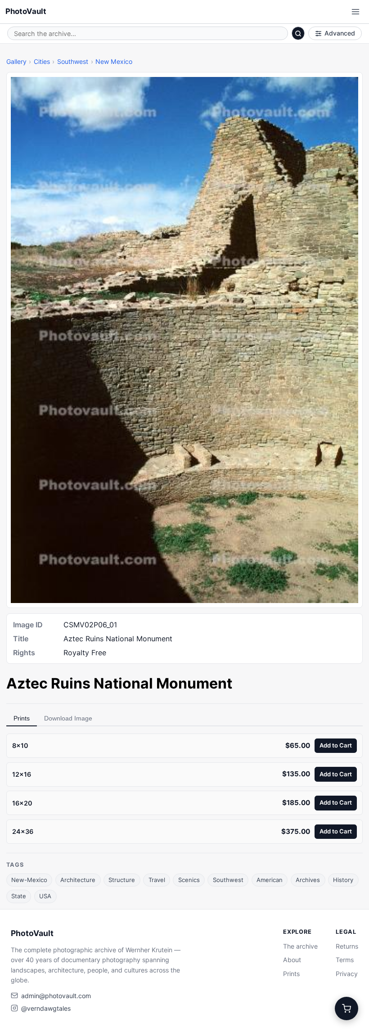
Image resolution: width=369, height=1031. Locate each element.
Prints (22, 718)
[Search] (298, 33)
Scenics (189, 879)
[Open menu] (355, 12)
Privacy (347, 973)
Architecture (77, 879)
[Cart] (346, 1008)
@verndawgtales (46, 1008)
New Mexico (113, 61)
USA (45, 896)
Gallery (16, 61)
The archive (300, 946)
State (18, 896)
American (269, 879)
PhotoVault (25, 11)
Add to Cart (336, 745)
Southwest (72, 61)
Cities (42, 61)
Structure (121, 879)
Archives (308, 879)
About (292, 959)
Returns (347, 946)
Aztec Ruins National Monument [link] (119, 683)
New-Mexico (29, 879)
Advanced (339, 33)
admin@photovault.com (56, 995)
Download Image (68, 718)
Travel (156, 879)
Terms (345, 959)
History (343, 879)
